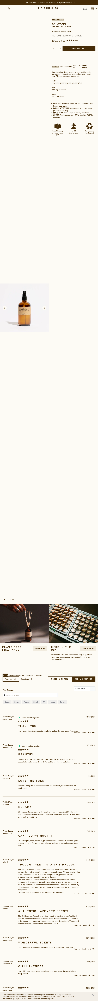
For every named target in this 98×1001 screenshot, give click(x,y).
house (52, 702)
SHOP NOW (40, 649)
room (26, 702)
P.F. (44, 702)
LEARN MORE (88, 649)
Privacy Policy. (50, 998)
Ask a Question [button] (83, 679)
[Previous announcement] (24, 2)
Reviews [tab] (8, 679)
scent (7, 702)
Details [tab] (55, 67)
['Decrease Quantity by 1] (53, 48)
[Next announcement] (74, 2)
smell (35, 702)
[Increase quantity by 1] (60, 48)
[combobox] (85, 9)
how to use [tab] (76, 67)
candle (62, 702)
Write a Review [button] (59, 679)
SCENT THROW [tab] (84, 67)
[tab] (4, 599)
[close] (93, 995)
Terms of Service (33, 998)
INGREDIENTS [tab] (66, 67)
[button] (8, 9)
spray (16, 702)
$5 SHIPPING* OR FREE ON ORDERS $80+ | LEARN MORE (49, 3)
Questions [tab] (25, 679)
